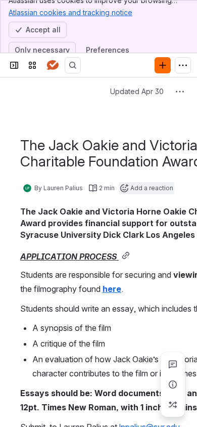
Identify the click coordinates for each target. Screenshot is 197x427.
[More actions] (180, 91)
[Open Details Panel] (173, 384)
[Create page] (173, 405)
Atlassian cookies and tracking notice (70, 12)
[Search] (73, 65)
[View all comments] (173, 364)
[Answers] (52, 65)
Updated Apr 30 (137, 91)
